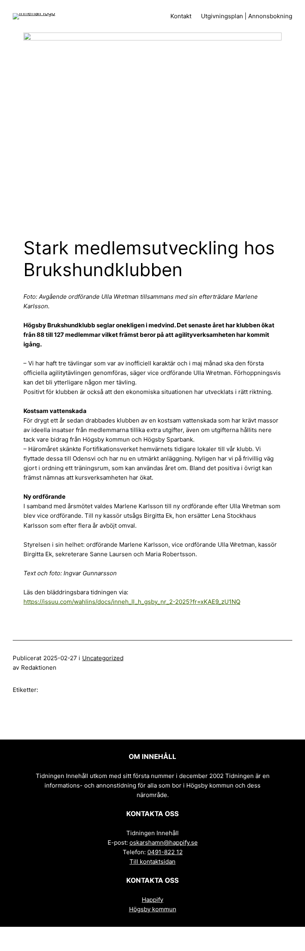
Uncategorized (103, 658)
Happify (152, 899)
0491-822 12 (165, 852)
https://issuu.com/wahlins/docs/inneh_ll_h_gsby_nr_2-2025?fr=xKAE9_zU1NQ (131, 601)
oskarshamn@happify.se (163, 842)
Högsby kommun (152, 909)
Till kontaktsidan (152, 861)
